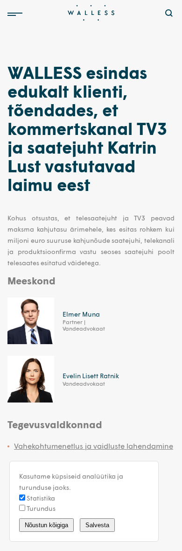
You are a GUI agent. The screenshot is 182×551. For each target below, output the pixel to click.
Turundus (40, 508)
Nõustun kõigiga (46, 525)
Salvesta (97, 525)
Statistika (40, 498)
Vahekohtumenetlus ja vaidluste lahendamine (93, 445)
